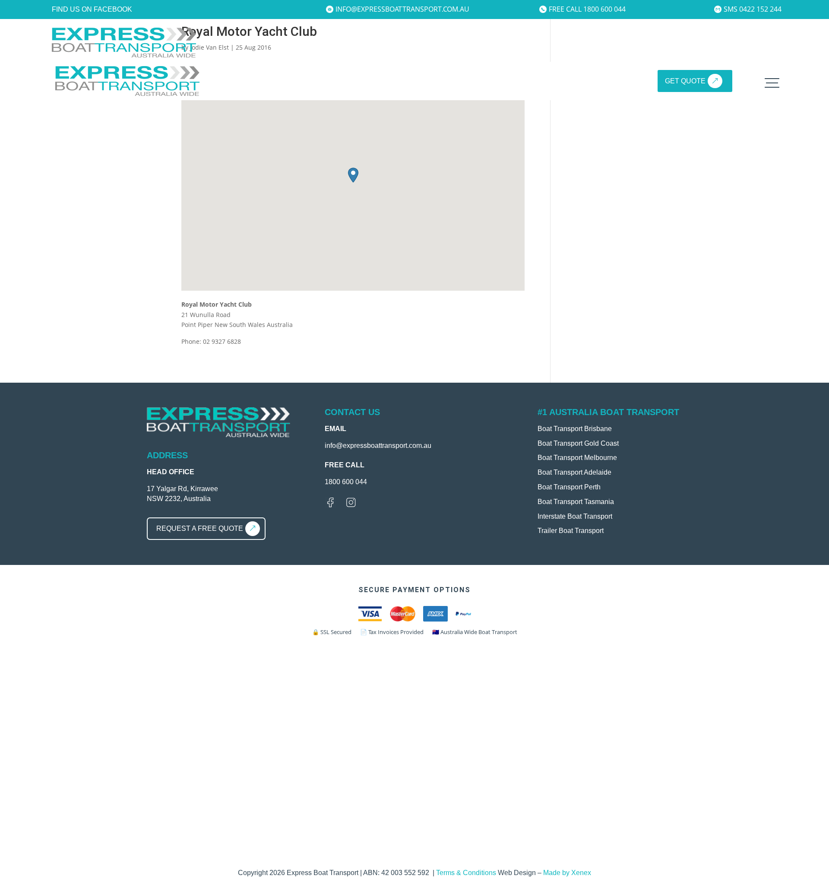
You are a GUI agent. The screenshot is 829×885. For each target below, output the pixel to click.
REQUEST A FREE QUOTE (199, 528)
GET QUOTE (685, 81)
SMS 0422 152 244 (753, 9)
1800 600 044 (346, 481)
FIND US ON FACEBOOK (92, 9)
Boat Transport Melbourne (577, 457)
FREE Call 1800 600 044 (587, 9)
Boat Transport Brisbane (575, 428)
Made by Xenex (567, 872)
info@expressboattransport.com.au (402, 9)
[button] (353, 175)
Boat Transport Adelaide (574, 472)
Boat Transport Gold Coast (578, 443)
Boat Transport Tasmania (576, 501)
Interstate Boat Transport (575, 516)
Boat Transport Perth (569, 487)
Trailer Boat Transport (571, 530)
